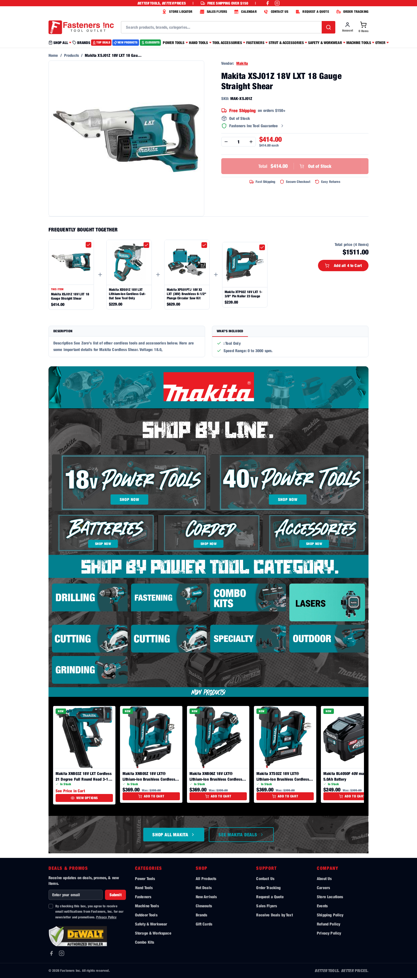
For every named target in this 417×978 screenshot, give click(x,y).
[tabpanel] (290, 347)
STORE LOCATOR (180, 11)
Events (322, 905)
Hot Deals (204, 887)
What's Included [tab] (230, 331)
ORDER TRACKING (355, 11)
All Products (206, 878)
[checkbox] (88, 245)
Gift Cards (204, 923)
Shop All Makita (170, 834)
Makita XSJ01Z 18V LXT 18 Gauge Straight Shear (70, 296)
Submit (115, 894)
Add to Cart (154, 796)
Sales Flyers (266, 905)
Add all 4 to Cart (348, 265)
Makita (242, 63)
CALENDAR (248, 11)
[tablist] (290, 331)
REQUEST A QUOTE (315, 11)
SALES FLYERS (217, 11)
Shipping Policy (330, 914)
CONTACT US (279, 11)
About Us (324, 878)
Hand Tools (144, 887)
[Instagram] (61, 953)
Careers (323, 887)
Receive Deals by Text (274, 914)
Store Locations (330, 896)
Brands (201, 914)
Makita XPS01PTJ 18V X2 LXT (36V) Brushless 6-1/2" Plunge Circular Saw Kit (186, 293)
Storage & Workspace (153, 933)
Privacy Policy (106, 917)
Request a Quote (269, 896)
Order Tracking (268, 887)
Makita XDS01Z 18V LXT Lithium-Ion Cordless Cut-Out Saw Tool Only (127, 293)
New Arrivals (206, 896)
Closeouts (204, 905)
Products (71, 55)
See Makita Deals (237, 834)
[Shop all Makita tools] (208, 387)
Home (53, 55)
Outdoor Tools (146, 914)
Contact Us (265, 878)
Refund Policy (328, 923)
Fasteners (143, 896)
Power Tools (145, 878)
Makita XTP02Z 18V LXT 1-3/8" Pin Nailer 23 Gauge (243, 294)
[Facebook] (51, 953)
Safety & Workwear (151, 923)
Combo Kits (144, 942)
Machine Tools (147, 905)
